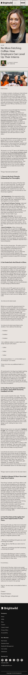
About (2, 616)
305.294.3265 (4, 662)
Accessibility (4, 632)
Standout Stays (5, 643)
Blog (2, 622)
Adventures (4, 651)
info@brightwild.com (6, 665)
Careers (3, 624)
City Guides (4, 648)
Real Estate (4, 640)
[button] (15, 3)
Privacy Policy (4, 630)
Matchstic (22, 229)
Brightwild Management (7, 646)
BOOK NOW (22, 3)
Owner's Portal (5, 627)
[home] (6, 3)
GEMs (2, 619)
